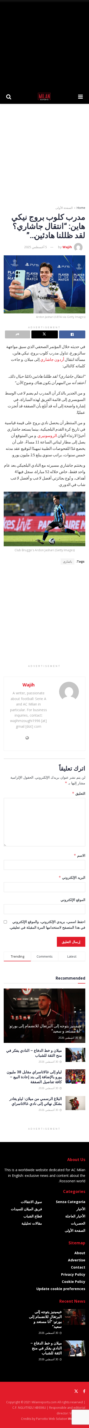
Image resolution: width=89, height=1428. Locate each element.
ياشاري (67, 561)
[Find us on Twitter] (76, 1391)
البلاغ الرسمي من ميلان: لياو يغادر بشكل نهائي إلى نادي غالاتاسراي (35, 1101)
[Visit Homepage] (44, 96)
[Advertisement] (44, 44)
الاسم (79, 855)
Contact (78, 1267)
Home (81, 208)
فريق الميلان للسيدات (26, 1209)
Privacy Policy (73, 1274)
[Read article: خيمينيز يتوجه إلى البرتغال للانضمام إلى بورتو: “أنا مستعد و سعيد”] (44, 1018)
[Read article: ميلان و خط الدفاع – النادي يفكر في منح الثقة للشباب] (75, 1055)
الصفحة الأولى (64, 208)
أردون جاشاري (52, 359)
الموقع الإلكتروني (73, 899)
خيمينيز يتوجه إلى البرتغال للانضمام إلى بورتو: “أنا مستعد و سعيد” (45, 1028)
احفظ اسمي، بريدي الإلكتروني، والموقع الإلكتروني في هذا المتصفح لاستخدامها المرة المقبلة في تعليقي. (47, 924)
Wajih (67, 247)
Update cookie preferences (60, 1288)
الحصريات (78, 1223)
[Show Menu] (80, 96)
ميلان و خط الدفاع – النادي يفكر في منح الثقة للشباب (46, 1347)
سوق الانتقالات (31, 1201)
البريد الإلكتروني (72, 877)
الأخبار (80, 1209)
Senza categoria (70, 1201)
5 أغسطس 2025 (35, 247)
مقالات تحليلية (32, 1223)
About (79, 1253)
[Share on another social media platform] (17, 334)
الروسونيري (47, 435)
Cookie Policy (73, 1281)
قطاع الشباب (32, 1216)
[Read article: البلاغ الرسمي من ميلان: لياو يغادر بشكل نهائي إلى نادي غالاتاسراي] (75, 1103)
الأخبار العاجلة (75, 1216)
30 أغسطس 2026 (68, 1037)
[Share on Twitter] (44, 334)
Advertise (76, 1260)
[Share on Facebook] (72, 334)
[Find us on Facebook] (84, 1391)
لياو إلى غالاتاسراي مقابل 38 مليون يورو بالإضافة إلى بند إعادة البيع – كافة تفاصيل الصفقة (34, 1076)
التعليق (78, 793)
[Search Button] (8, 96)
